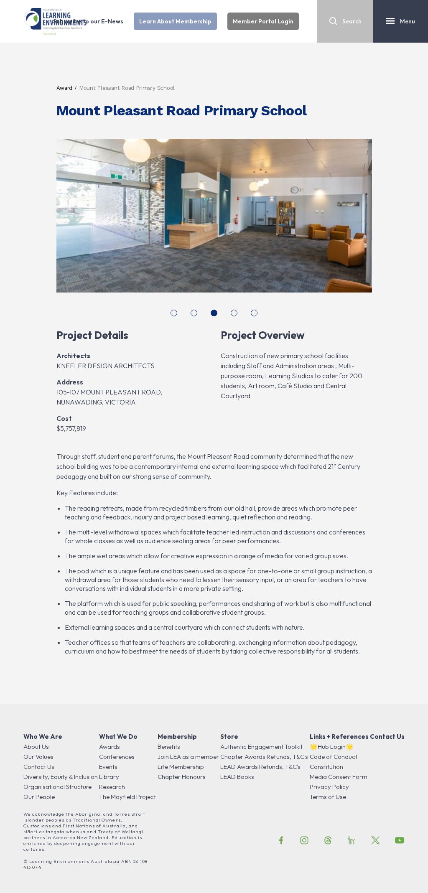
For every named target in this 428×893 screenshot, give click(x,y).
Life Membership (181, 767)
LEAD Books (237, 777)
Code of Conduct (333, 757)
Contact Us (38, 767)
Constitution (326, 767)
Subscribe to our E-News (88, 21)
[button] (174, 313)
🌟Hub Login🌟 (332, 747)
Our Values (38, 757)
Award (64, 88)
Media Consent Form (338, 777)
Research (112, 787)
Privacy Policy (329, 787)
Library (109, 777)
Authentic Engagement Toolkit (261, 747)
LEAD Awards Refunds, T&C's (260, 767)
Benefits (169, 747)
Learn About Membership (175, 21)
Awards (109, 747)
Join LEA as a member (188, 757)
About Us (36, 747)
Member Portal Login (263, 21)
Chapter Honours (182, 777)
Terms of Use (328, 797)
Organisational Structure (57, 787)
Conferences (117, 757)
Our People (39, 797)
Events (108, 767)
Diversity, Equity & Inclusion (60, 777)
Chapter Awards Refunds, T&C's (264, 757)
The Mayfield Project (127, 797)
